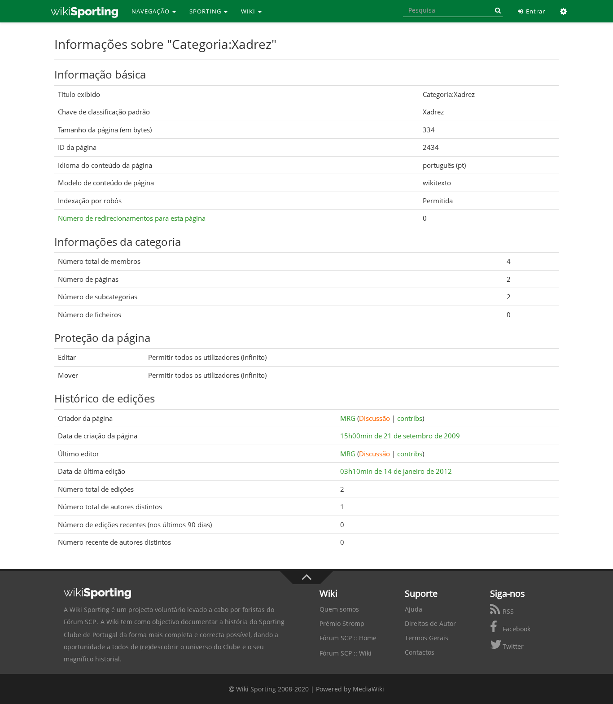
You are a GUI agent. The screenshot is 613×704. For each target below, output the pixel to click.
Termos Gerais (426, 638)
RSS (507, 611)
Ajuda (413, 609)
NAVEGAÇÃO (151, 11)
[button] (564, 11)
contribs (409, 418)
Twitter (512, 646)
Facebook (515, 629)
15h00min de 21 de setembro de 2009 (400, 435)
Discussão (374, 418)
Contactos (419, 652)
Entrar (534, 11)
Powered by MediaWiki (350, 689)
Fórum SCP (80, 621)
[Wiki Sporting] (84, 11)
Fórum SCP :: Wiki (346, 653)
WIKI (249, 11)
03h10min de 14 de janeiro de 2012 (396, 471)
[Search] (496, 10)
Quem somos (339, 609)
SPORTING (206, 11)
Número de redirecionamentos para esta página (132, 218)
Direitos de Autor (430, 623)
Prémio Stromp (342, 623)
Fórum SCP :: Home (348, 638)
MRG (347, 418)
